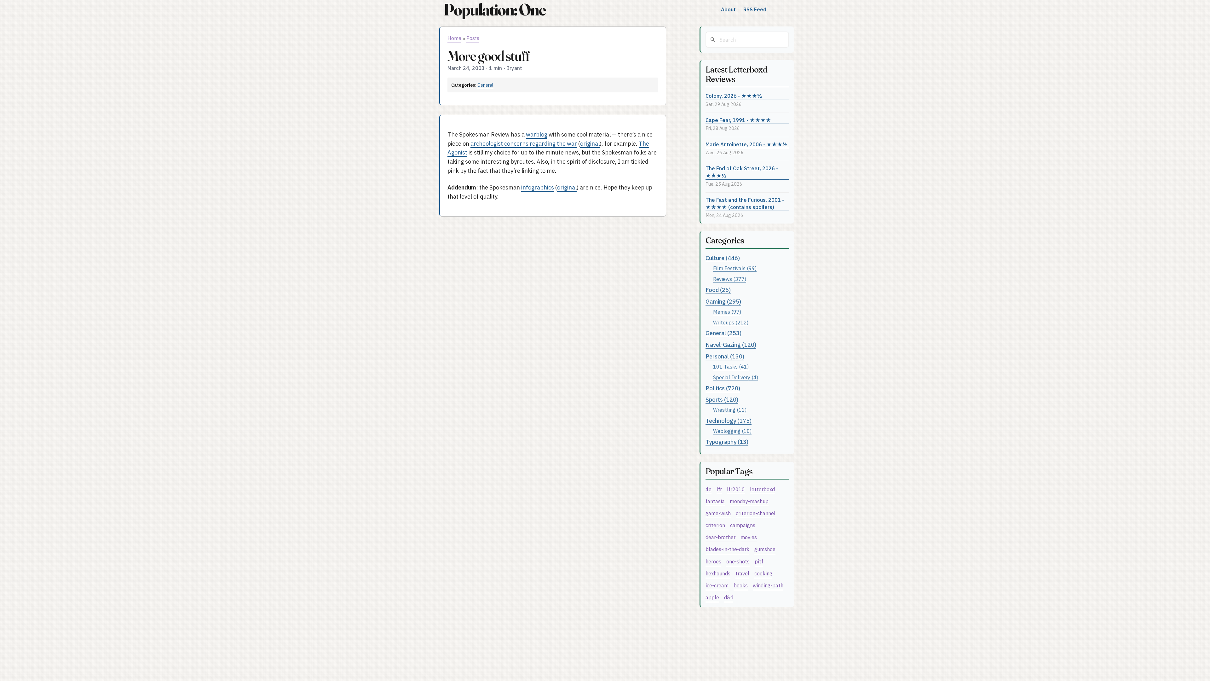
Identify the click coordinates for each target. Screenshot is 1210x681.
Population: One (495, 9)
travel (742, 573)
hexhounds (718, 573)
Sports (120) (722, 399)
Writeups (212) (730, 322)
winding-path (768, 585)
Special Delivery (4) (735, 377)
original (590, 143)
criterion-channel (755, 513)
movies (748, 537)
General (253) (723, 333)
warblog (536, 134)
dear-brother (720, 537)
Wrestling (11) (729, 409)
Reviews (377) (729, 279)
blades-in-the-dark (727, 549)
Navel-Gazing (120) (731, 344)
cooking (763, 573)
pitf (759, 561)
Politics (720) (723, 388)
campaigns (742, 525)
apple (712, 597)
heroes (713, 561)
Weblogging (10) (732, 431)
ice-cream (717, 585)
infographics (537, 187)
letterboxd (762, 489)
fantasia (715, 501)
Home (454, 38)
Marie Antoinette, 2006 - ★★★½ (746, 144)
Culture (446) (723, 258)
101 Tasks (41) (731, 366)
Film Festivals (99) (735, 268)
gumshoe (764, 549)
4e (709, 489)
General (485, 85)
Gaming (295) (723, 301)
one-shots (738, 561)
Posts (472, 38)
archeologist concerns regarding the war (523, 143)
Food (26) (718, 290)
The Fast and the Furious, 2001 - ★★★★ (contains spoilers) (745, 203)
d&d (728, 597)
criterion (715, 525)
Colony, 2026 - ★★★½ (734, 95)
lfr (719, 489)
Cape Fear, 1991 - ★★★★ (738, 120)
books (741, 585)
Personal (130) (725, 356)
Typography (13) (727, 441)
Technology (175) (729, 420)
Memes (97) (727, 311)
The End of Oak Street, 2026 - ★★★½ (742, 172)
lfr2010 (736, 489)
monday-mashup (749, 501)
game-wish (718, 513)
